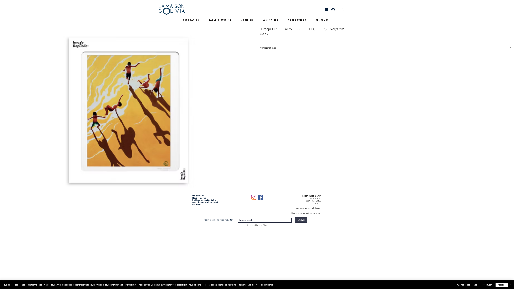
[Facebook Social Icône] (260, 197)
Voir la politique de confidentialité (261, 284)
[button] (326, 9)
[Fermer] (510, 285)
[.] (334, 9)
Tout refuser (486, 284)
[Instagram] (253, 197)
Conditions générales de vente (205, 202)
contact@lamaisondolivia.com (307, 208)
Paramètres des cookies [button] (466, 284)
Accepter (501, 284)
